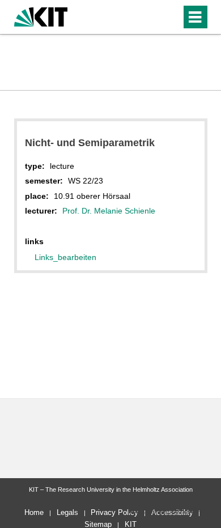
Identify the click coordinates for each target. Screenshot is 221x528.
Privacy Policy (114, 512)
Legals (67, 512)
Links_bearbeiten (65, 257)
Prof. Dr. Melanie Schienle (108, 210)
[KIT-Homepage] (41, 16)
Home (34, 512)
